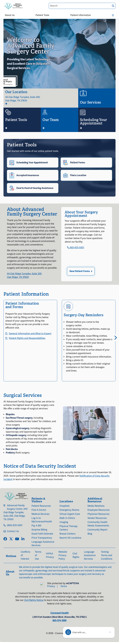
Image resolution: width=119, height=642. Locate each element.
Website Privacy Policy (62, 555)
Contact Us (13, 531)
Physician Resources (98, 514)
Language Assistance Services (42, 543)
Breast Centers (67, 533)
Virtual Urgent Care (69, 514)
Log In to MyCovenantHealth (41, 520)
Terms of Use (38, 555)
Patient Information (80, 15)
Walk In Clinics (67, 518)
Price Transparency (41, 537)
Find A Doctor (38, 510)
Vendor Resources (97, 518)
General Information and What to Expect (30, 333)
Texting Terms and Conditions (106, 555)
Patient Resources (41, 505)
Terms (63, 586)
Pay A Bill (36, 525)
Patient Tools (42, 15)
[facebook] (5, 539)
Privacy (51, 586)
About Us (10, 15)
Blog (90, 533)
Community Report (97, 529)
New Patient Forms (80, 271)
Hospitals (64, 505)
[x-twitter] (11, 539)
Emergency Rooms (69, 510)
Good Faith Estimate (42, 533)
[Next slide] (114, 337)
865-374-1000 (59, 620)
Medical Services (40, 514)
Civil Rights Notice (34, 600)
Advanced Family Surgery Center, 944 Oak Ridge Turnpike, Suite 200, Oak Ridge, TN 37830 (15, 512)
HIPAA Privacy (50, 555)
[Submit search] (113, 6)
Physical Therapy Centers (68, 528)
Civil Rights (76, 555)
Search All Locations (70, 537)
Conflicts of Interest (25, 555)
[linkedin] (22, 539)
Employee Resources (99, 510)
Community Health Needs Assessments (98, 524)
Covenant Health (60, 613)
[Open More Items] (113, 14)
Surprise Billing (39, 529)
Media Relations (96, 505)
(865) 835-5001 (14, 525)
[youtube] (17, 539)
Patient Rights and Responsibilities (27, 338)
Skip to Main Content (2, 2)
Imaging (63, 522)
